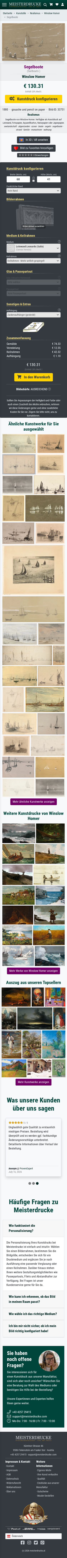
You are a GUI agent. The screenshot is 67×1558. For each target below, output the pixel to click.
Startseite (7, 13)
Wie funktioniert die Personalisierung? (22, 1228)
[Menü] (4, 4)
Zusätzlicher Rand (14, 186)
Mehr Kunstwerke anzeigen (33, 1082)
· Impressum (11, 1470)
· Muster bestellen (45, 1495)
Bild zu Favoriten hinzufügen (35, 148)
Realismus (35, 13)
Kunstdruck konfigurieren (36, 99)
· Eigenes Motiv (43, 1470)
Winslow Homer (52, 13)
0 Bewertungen (40, 155)
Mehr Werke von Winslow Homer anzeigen (33, 971)
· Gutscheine (42, 1491)
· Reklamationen (13, 1487)
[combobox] (33, 190)
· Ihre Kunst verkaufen (47, 1474)
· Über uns (10, 1491)
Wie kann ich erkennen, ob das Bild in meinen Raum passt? (32, 1299)
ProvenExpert (26, 1168)
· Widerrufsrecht (13, 1483)
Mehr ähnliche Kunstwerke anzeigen (33, 801)
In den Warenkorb (35, 377)
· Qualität (40, 1478)
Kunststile (21, 13)
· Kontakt (9, 1466)
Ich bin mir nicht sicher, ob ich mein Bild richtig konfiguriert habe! (32, 1328)
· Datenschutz (12, 1478)
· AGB (8, 1474)
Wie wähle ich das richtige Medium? (33, 1314)
